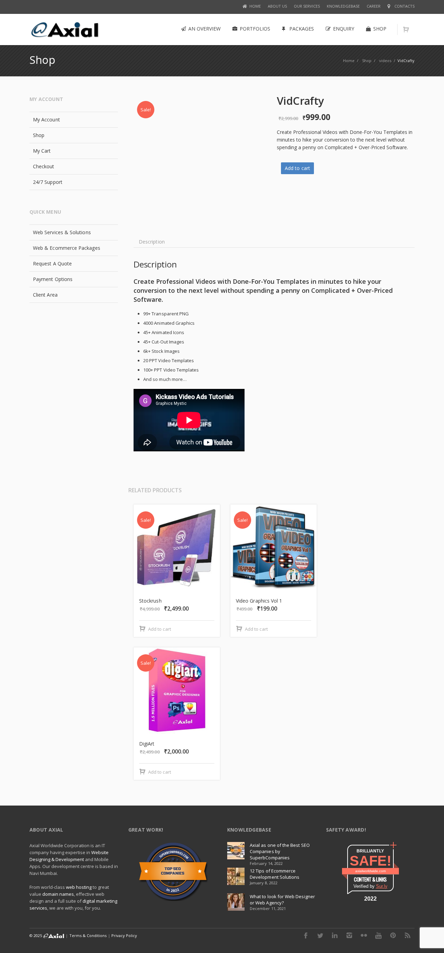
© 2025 (36, 935)
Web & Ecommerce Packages (66, 248)
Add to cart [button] (159, 629)
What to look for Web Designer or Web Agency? (282, 899)
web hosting (79, 887)
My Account (46, 119)
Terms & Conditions (88, 935)
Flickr (364, 935)
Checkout (43, 166)
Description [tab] (152, 241)
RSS (408, 935)
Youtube (378, 935)
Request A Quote (52, 263)
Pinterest (393, 935)
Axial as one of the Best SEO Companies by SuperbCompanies (280, 851)
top (430, 939)
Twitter (320, 935)
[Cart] (406, 29)
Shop (38, 135)
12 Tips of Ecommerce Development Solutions (274, 874)
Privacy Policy (124, 935)
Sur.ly (381, 886)
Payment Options (52, 279)
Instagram (349, 935)
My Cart (42, 150)
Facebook (306, 935)
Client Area (45, 294)
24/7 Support (47, 182)
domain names (58, 894)
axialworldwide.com (370, 871)
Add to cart (297, 168)
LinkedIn (335, 935)
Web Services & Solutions (62, 232)
